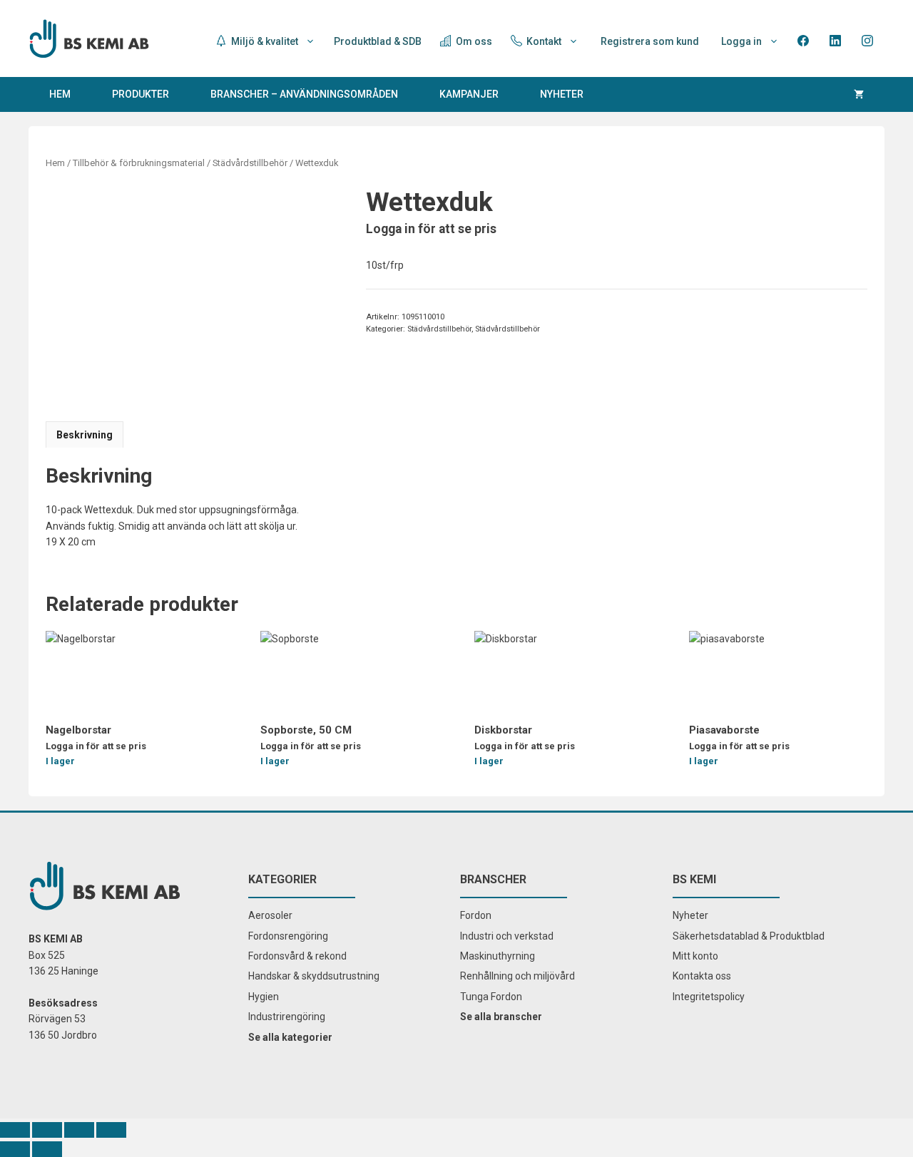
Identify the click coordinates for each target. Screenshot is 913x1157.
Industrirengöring (286, 1016)
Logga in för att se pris (431, 229)
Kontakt (542, 41)
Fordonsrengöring (288, 936)
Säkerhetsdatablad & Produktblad (749, 936)
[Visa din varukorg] (858, 94)
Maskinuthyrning (497, 956)
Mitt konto (695, 956)
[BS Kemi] (89, 37)
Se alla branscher (501, 1016)
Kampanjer (469, 94)
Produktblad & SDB (378, 41)
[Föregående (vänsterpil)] (15, 1149)
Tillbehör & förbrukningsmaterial (139, 163)
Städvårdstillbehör (250, 163)
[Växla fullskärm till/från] (79, 1130)
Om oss (473, 41)
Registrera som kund (650, 41)
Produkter (140, 94)
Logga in (741, 41)
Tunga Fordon (491, 996)
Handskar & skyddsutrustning (313, 976)
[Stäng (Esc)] (15, 1130)
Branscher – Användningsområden (304, 94)
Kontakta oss (702, 976)
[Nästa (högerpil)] (47, 1149)
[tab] (84, 434)
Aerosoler (270, 915)
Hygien (263, 996)
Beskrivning (84, 435)
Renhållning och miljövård (517, 976)
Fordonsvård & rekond (297, 956)
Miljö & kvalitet (263, 41)
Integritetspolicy (709, 996)
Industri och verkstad (507, 936)
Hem (60, 94)
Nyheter (561, 94)
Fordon (475, 915)
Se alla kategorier (290, 1037)
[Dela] (47, 1130)
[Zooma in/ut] (111, 1130)
